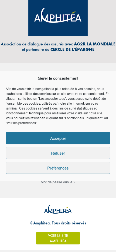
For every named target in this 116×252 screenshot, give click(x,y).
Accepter (58, 138)
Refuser (58, 153)
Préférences (58, 168)
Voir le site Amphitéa (58, 238)
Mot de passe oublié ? (58, 181)
